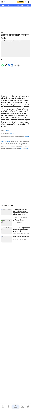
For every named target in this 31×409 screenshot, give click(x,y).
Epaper (3, 5)
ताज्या (9, 5)
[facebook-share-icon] (9, 66)
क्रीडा (22, 5)
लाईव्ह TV (22, 407)
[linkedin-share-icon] (12, 66)
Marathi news (9, 140)
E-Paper (8, 407)
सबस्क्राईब (21, 2)
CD (1, 59)
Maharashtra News (5, 142)
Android (22, 148)
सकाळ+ (28, 407)
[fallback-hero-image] (6, 212)
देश (13, 5)
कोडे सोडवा (11, 133)
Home (3, 407)
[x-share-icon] (5, 66)
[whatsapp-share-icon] (2, 66)
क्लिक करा (27, 137)
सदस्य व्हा (7, 130)
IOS (27, 148)
